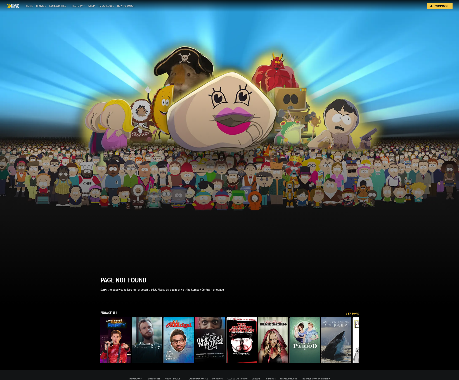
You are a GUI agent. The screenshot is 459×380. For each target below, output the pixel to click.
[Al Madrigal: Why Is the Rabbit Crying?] (179, 340)
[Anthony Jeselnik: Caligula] (336, 340)
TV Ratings (270, 378)
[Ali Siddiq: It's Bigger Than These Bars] (210, 340)
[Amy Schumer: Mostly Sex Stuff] (273, 340)
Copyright (217, 378)
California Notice (198, 378)
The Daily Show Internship (315, 378)
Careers (256, 378)
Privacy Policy (172, 378)
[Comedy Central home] (12, 6)
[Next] (353, 340)
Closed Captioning (238, 378)
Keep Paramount (288, 378)
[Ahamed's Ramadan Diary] (147, 340)
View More (352, 313)
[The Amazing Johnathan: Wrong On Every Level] (242, 340)
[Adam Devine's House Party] (115, 340)
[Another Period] (305, 340)
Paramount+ (135, 378)
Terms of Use (153, 378)
